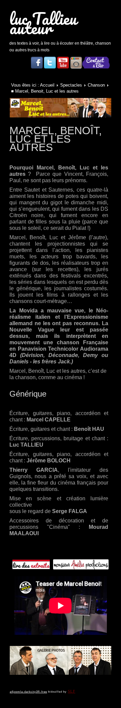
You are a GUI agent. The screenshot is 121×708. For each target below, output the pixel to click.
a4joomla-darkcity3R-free (28, 691)
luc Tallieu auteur (43, 23)
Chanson (96, 85)
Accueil (47, 85)
